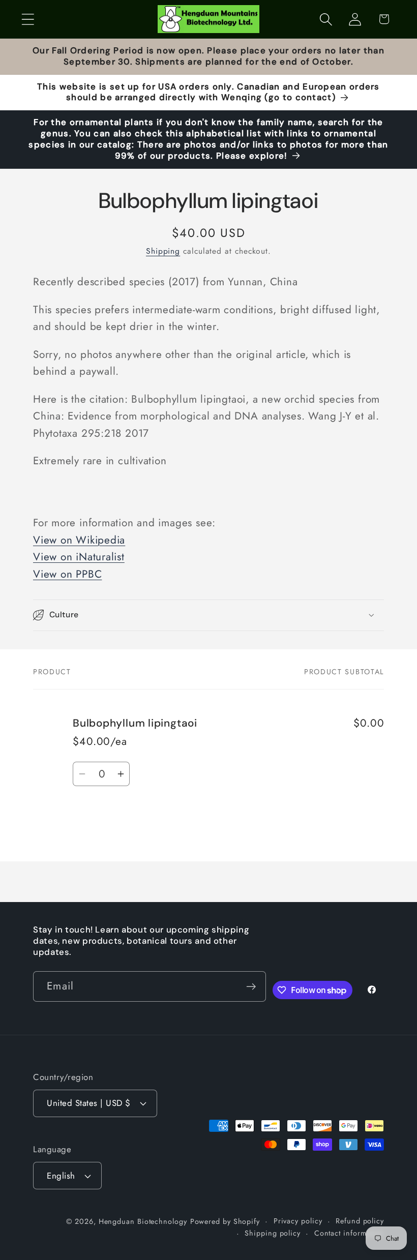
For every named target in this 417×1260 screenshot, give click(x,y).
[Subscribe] (250, 986)
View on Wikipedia (79, 540)
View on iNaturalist (79, 556)
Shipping (163, 251)
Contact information (349, 1233)
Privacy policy (298, 1221)
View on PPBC (67, 574)
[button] (27, 19)
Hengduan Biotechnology (143, 1221)
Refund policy (360, 1221)
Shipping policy (273, 1233)
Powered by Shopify (225, 1221)
